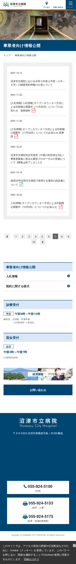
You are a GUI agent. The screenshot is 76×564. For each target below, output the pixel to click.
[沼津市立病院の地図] (38, 457)
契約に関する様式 (17, 286)
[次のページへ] (43, 242)
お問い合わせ (38, 390)
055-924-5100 (39, 487)
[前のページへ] (7, 236)
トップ (7, 55)
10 (33, 242)
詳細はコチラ (31, 559)
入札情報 (12, 276)
